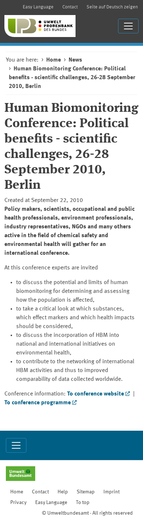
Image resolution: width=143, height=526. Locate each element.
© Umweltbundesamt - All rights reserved (87, 513)
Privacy (18, 502)
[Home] (40, 26)
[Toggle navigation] (128, 26)
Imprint (111, 491)
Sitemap (86, 491)
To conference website (95, 394)
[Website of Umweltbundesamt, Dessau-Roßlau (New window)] (20, 474)
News (75, 60)
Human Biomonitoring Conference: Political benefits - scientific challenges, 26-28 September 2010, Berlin (72, 77)
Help (63, 491)
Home (53, 60)
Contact (70, 7)
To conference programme (37, 403)
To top (82, 502)
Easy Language (38, 7)
